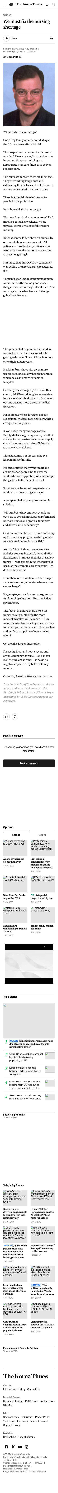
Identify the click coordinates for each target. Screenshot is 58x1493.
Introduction (9, 1389)
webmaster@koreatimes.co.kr (34, 1457)
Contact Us (33, 1389)
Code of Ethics (11, 1417)
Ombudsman (27, 1417)
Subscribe (8, 1401)
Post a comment (29, 763)
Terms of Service (38, 1421)
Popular (42, 834)
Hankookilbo (9, 1437)
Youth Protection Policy (15, 1421)
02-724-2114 (13, 1460)
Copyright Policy (11, 1425)
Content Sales (47, 1401)
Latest (16, 834)
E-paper (19, 1401)
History (21, 1389)
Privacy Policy (42, 1417)
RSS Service (31, 1401)
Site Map (7, 1405)
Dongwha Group (26, 1437)
